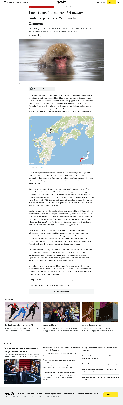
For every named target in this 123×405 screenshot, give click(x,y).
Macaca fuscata (61, 233)
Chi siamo (20, 394)
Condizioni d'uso (69, 394)
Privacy (39, 394)
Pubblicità (30, 394)
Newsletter (10, 2)
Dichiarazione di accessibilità (88, 394)
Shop (98, 2)
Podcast (18, 2)
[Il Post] (61, 2)
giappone (43, 285)
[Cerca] (23, 2)
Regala (103, 2)
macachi (51, 285)
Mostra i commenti (61, 292)
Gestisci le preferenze (52, 394)
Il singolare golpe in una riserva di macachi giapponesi (60, 279)
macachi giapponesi (62, 285)
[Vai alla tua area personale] (118, 2)
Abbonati (111, 2)
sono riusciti (51, 197)
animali (36, 285)
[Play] (31, 88)
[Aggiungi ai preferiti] (39, 35)
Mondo (57, 7)
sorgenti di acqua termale (62, 106)
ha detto (68, 219)
